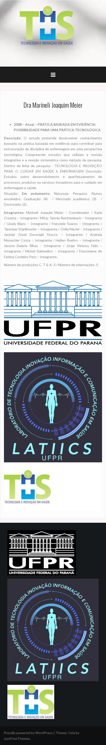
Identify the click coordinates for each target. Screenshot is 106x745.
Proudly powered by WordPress (28, 733)
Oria (71, 733)
